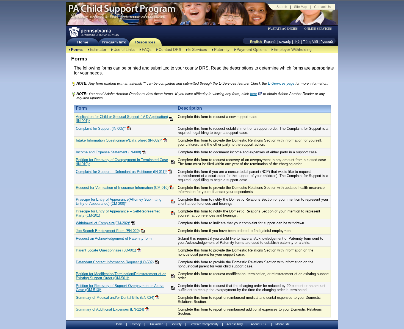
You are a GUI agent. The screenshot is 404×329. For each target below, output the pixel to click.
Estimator (98, 49)
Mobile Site (282, 324)
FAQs (146, 49)
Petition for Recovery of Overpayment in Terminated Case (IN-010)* (122, 162)
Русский (326, 42)
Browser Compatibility (204, 324)
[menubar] (285, 28)
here (253, 94)
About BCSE (259, 324)
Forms (77, 49)
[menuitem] (285, 28)
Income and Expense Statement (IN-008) (108, 152)
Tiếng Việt (310, 42)
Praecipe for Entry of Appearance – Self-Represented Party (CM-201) (118, 213)
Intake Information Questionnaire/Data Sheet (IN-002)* (119, 140)
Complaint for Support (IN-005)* (101, 128)
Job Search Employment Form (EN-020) (108, 231)
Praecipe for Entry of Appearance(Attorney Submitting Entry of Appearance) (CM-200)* (118, 201)
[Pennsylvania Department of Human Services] (93, 32)
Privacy (136, 324)
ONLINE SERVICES (318, 28)
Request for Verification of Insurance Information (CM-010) (122, 188)
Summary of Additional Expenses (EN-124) (110, 309)
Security (176, 324)
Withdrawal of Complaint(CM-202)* (103, 223)
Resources (145, 42)
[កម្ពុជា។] (285, 42)
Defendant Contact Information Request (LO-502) (115, 262)
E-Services (197, 49)
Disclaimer (156, 324)
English (256, 42)
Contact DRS (170, 49)
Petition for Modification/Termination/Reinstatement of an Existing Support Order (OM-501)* (121, 276)
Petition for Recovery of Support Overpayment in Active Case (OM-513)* (120, 288)
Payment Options (252, 49)
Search (281, 7)
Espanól (270, 42)
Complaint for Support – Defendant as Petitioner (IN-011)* (121, 172)
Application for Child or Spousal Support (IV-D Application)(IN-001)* (122, 119)
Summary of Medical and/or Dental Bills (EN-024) (115, 297)
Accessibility (234, 324)
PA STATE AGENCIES (283, 28)
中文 (297, 42)
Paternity (221, 49)
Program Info (114, 42)
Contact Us (322, 7)
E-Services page (281, 83)
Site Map (300, 7)
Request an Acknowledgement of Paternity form (114, 238)
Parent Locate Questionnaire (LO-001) (106, 250)
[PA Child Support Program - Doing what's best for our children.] (121, 12)
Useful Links (124, 49)
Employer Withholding (293, 49)
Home (82, 42)
